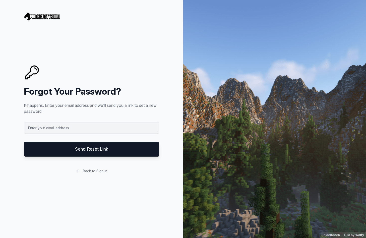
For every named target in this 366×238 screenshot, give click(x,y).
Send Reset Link (91, 149)
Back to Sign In (95, 171)
